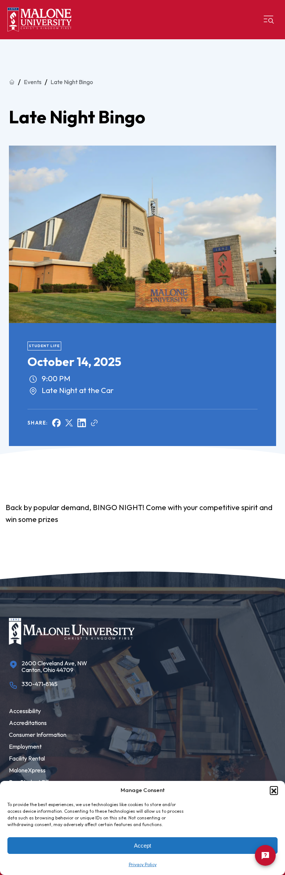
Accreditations (28, 722)
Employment (25, 746)
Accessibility (25, 711)
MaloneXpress (27, 770)
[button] (274, 790)
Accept (142, 845)
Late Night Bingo (71, 82)
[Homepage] (39, 19)
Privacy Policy (143, 864)
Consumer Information (37, 734)
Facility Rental (27, 758)
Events (33, 82)
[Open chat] (265, 855)
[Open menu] (268, 20)
